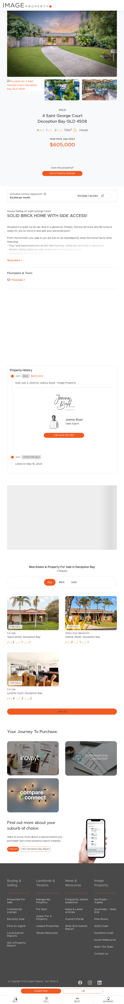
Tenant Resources (47, 933)
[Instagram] (89, 983)
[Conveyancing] (91, 758)
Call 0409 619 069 (64, 435)
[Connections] (33, 795)
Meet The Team (104, 947)
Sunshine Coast (103, 933)
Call (83, 991)
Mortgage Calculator (88, 196)
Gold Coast (101, 926)
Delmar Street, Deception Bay (82, 635)
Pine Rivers (101, 919)
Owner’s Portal (74, 919)
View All (62, 711)
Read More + (14, 260)
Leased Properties (47, 926)
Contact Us (101, 953)
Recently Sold (15, 919)
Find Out (13, 849)
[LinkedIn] (99, 983)
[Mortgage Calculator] (33, 758)
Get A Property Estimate (62, 173)
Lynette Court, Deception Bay (24, 691)
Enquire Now (41, 991)
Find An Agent (16, 926)
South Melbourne (105, 940)
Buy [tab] (49, 582)
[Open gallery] (62, 40)
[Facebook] (80, 983)
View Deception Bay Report (35, 849)
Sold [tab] (74, 582)
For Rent (41, 909)
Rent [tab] (61, 582)
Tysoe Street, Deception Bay (23, 635)
